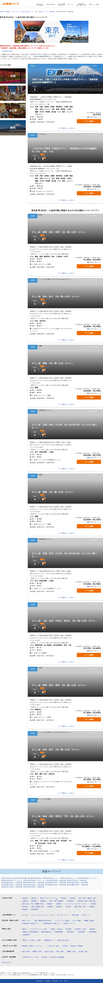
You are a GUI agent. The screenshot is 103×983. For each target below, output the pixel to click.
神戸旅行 (25, 906)
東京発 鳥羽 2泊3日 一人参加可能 (55, 882)
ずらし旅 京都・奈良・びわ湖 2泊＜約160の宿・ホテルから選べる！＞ (64, 555)
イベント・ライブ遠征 (62, 920)
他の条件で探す (8, 51)
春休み (24, 929)
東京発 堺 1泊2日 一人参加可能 (76, 880)
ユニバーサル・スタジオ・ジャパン (76, 904)
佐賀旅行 (92, 906)
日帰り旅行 (75, 915)
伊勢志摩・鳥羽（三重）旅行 (86, 901)
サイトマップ (6, 962)
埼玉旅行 (72, 898)
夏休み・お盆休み (56, 929)
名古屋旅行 (70, 901)
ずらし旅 (25, 915)
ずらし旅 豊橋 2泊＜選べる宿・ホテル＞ (53, 363)
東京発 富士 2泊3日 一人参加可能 (12, 887)
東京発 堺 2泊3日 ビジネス (68, 878)
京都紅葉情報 (58, 932)
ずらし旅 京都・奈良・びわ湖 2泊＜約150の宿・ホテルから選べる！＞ (64, 426)
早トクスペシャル (62, 915)
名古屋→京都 (49, 951)
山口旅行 (68, 906)
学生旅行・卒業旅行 (77, 946)
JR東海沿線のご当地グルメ (51, 923)
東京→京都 (25, 951)
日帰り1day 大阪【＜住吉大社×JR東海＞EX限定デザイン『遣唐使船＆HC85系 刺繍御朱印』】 (65, 81)
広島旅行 (50, 906)
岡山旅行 (59, 906)
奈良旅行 (93, 904)
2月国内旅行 (81, 932)
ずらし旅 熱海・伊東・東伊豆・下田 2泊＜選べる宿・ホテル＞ (63, 816)
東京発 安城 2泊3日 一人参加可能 (33, 885)
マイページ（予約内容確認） (39, 5)
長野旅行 (34, 901)
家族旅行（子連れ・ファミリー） (32, 946)
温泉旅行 (92, 929)
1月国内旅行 (70, 932)
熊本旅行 (25, 909)
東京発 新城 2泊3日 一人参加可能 (55, 885)
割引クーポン (26, 920)
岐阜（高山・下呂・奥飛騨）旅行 (32, 904)
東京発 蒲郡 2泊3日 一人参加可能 (12, 885)
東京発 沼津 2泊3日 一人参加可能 (33, 887)
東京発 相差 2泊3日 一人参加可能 (77, 882)
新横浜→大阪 (71, 951)
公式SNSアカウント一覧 (30, 957)
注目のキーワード (69, 923)
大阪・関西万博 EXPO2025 (42, 920)
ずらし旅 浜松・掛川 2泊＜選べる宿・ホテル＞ (56, 296)
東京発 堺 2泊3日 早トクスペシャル (34, 880)
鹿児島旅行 (34, 909)
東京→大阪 (59, 951)
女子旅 (65, 946)
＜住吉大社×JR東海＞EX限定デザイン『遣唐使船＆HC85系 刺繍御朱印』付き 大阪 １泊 (64, 150)
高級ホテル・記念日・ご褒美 (31, 940)
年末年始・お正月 (80, 929)
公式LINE (44, 957)
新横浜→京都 (37, 951)
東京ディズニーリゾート (48, 898)
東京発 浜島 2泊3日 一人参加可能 (12, 882)
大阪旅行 (58, 904)
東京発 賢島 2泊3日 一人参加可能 (33, 882)
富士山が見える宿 (62, 940)
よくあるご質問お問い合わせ (61, 5)
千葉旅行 (63, 898)
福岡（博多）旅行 (80, 906)
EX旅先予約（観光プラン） (31, 923)
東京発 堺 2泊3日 (7, 878)
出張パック (85, 915)
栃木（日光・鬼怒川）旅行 (87, 898)
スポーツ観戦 (76, 920)
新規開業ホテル (49, 940)
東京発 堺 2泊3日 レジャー (51, 878)
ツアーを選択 (88, 121)
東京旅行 (25, 898)
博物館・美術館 (89, 920)
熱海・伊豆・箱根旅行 (56, 901)
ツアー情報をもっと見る (65, 128)
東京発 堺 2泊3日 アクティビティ (12, 880)
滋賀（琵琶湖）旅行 (37, 906)
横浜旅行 (34, 898)
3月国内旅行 (93, 932)
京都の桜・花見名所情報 (30, 932)
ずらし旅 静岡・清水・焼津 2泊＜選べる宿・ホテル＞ (59, 232)
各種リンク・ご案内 (94, 4)
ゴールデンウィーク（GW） (39, 929)
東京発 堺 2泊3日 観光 (35, 878)
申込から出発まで (50, 4)
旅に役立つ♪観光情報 (57, 957)
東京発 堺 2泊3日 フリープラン (87, 878)
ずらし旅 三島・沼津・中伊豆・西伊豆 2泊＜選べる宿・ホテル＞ (64, 621)
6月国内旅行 (26, 934)
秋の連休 (69, 929)
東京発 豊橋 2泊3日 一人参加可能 (77, 885)
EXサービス (70, 4)
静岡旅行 (43, 901)
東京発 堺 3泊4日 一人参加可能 (56, 880)
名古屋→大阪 (83, 951)
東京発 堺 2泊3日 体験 (20, 878)
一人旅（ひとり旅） (53, 946)
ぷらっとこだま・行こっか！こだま (42, 915)
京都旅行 (49, 904)
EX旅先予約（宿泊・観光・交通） (81, 5)
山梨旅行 (25, 901)
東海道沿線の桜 (46, 932)
